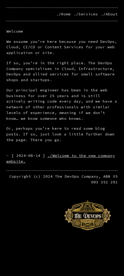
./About (109, 14)
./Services (86, 14)
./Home (63, 14)
